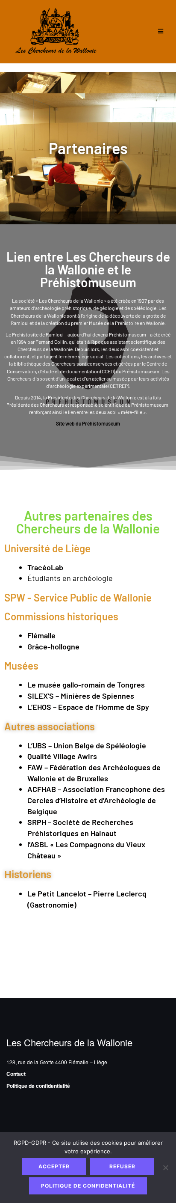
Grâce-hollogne (53, 646)
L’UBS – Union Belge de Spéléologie (86, 745)
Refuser (122, 1166)
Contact (16, 1074)
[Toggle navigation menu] (160, 31)
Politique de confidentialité (38, 1086)
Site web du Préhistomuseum (88, 423)
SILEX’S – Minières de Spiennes (80, 695)
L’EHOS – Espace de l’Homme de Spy (88, 707)
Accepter (54, 1166)
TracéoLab (45, 567)
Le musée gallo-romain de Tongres (86, 684)
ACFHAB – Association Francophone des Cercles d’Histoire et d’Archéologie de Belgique (96, 800)
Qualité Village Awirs (62, 756)
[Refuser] (165, 1167)
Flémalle (41, 635)
